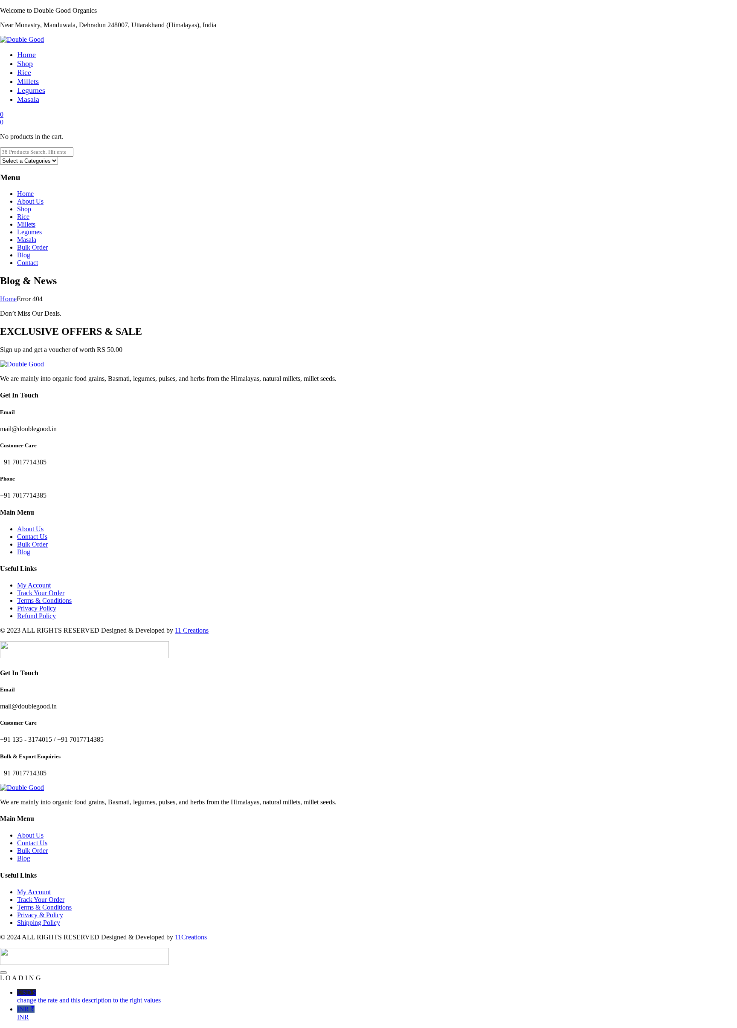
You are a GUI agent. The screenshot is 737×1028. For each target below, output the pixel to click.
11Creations (191, 937)
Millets (28, 81)
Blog (23, 255)
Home (26, 54)
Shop (25, 63)
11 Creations (192, 630)
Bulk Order (32, 247)
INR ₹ (26, 1013)
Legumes (31, 90)
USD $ (89, 996)
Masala (28, 99)
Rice (24, 72)
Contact (27, 262)
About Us (30, 201)
